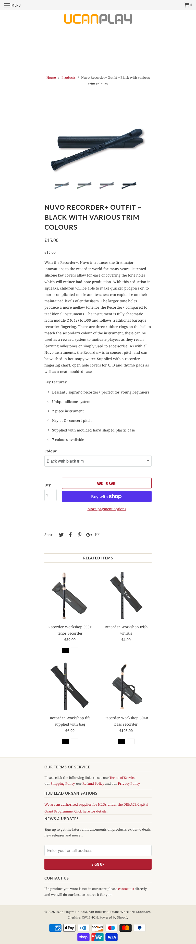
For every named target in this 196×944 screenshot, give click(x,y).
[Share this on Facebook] (70, 535)
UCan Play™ (65, 912)
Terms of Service (122, 777)
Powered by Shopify (114, 917)
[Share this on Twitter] (60, 535)
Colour (50, 451)
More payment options (107, 508)
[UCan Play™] (98, 19)
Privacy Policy (129, 783)
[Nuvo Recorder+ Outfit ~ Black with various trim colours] (98, 149)
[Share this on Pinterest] (79, 535)
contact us (126, 888)
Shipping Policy (63, 783)
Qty (47, 484)
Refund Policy (93, 783)
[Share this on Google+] (88, 535)
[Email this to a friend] (97, 535)
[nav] (12, 5)
